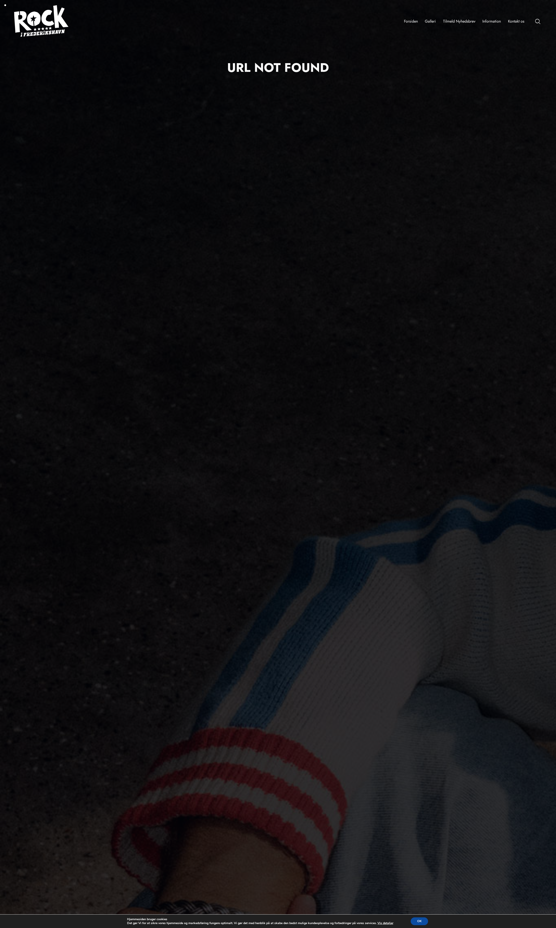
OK (419, 921)
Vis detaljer (385, 923)
